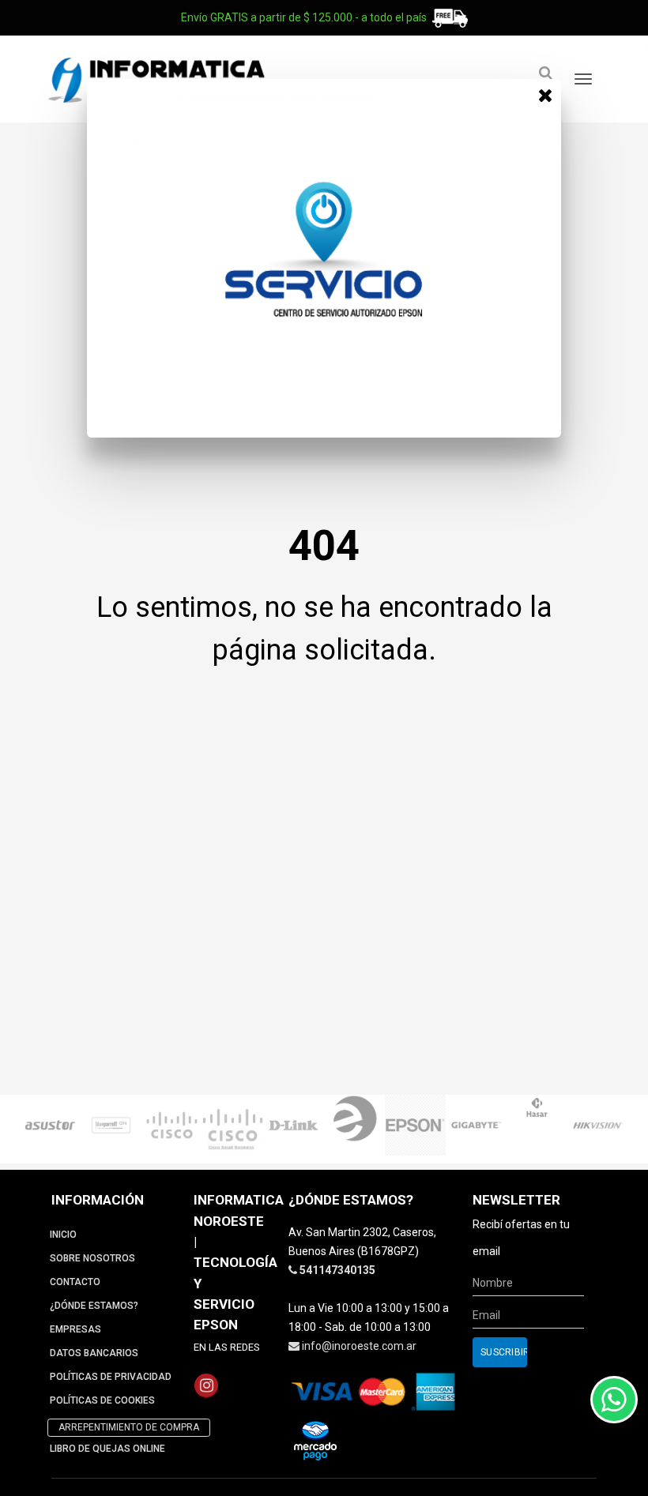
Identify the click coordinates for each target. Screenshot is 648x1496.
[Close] (545, 95)
